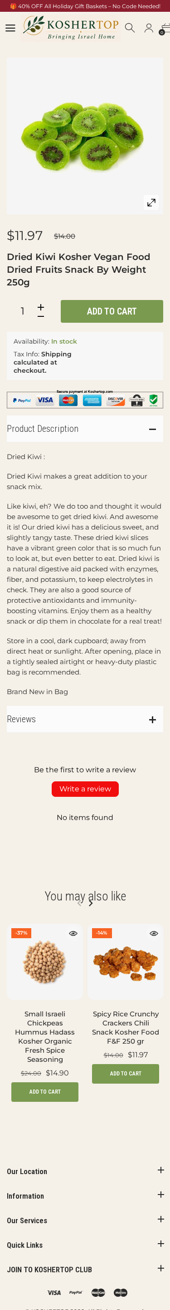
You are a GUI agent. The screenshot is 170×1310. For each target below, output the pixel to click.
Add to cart (112, 311)
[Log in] (149, 28)
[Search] (130, 28)
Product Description (42, 428)
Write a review (85, 789)
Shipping (56, 354)
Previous (79, 903)
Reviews (21, 719)
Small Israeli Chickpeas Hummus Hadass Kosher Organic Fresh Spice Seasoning (45, 1037)
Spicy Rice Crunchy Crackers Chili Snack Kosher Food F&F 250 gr (125, 1027)
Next (90, 903)
